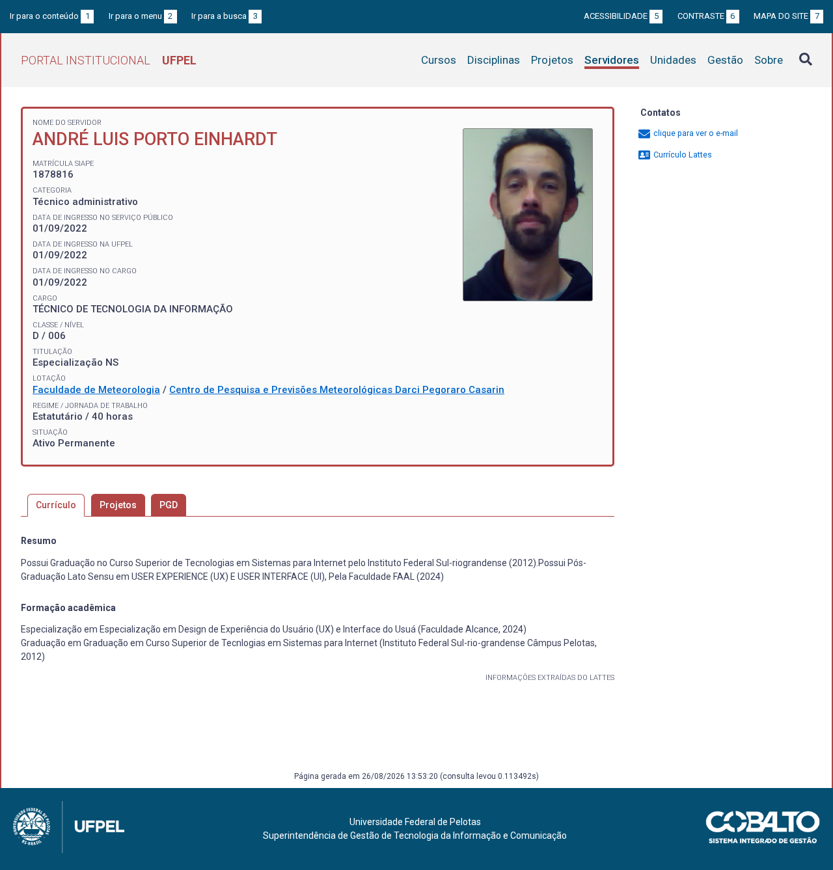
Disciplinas (493, 59)
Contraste (706, 16)
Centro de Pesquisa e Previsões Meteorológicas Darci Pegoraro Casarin (336, 390)
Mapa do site (786, 16)
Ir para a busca (224, 16)
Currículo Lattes (681, 154)
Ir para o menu (141, 16)
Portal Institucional (109, 60)
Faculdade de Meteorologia (96, 390)
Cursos (438, 59)
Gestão (725, 59)
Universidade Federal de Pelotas (415, 822)
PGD (168, 505)
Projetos (552, 59)
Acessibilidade (621, 16)
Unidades (673, 59)
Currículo (56, 505)
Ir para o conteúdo (50, 16)
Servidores (611, 59)
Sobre (768, 59)
